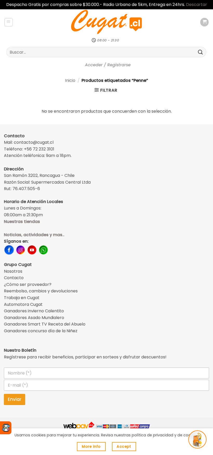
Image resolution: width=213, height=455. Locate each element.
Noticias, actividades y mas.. (34, 235)
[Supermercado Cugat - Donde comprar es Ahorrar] (106, 22)
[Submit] (200, 52)
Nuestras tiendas (22, 222)
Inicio (70, 80)
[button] (8, 22)
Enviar (14, 399)
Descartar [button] (196, 5)
